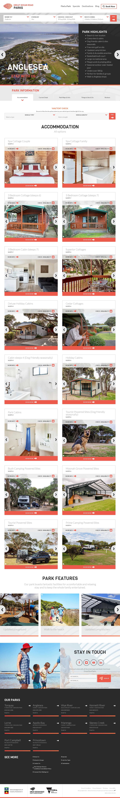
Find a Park (66, 6)
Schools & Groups (39, 760)
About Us (36, 756)
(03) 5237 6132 (93, 727)
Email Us (6, 712)
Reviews (107, 97)
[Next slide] (117, 54)
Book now (29, 185)
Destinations (87, 6)
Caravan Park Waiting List (41, 772)
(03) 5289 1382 (8, 727)
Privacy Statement (104, 687)
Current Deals (43, 97)
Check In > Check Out (65, 17)
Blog (97, 6)
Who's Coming (89, 17)
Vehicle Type (20, 115)
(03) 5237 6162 (65, 727)
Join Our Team (66, 760)
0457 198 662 (37, 745)
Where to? (8, 17)
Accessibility (113, 788)
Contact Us (37, 763)
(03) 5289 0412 (65, 710)
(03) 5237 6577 (37, 727)
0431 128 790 (8, 745)
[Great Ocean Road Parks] (18, 6)
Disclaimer (105, 788)
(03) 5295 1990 (37, 710)
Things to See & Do (87, 97)
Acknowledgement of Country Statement (16, 790)
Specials (76, 6)
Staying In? (35, 17)
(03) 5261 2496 (8, 710)
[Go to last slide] (3, 54)
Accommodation (22, 97)
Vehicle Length (72, 115)
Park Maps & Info (64, 97)
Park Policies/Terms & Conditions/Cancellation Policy (42, 767)
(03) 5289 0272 (93, 710)
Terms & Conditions (86, 788)
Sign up (106, 678)
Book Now (110, 6)
